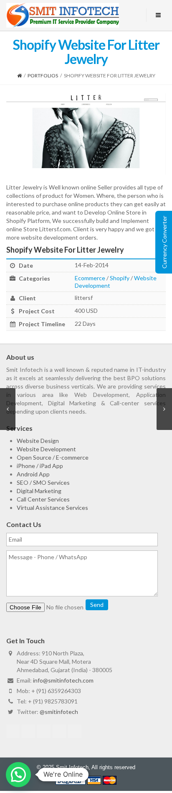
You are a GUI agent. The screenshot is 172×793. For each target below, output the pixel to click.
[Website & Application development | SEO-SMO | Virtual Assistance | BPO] (62, 15)
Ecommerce (90, 277)
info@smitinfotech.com (63, 680)
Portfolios (43, 75)
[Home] (19, 75)
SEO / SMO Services (43, 482)
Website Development (46, 449)
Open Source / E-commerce (53, 457)
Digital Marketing (39, 490)
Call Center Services (43, 499)
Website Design (38, 440)
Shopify (119, 277)
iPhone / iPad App (40, 465)
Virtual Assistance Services (52, 507)
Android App (33, 474)
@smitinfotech (59, 711)
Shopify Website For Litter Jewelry (65, 249)
